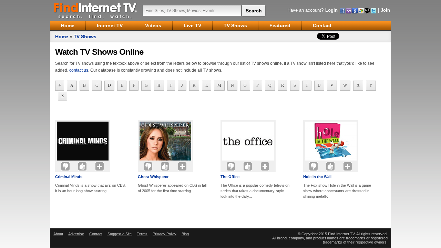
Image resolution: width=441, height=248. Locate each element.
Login (331, 10)
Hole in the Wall (317, 177)
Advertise (76, 234)
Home (61, 36)
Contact (95, 234)
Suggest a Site (119, 234)
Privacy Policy (164, 234)
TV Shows (85, 36)
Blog (185, 234)
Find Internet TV (96, 10)
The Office (229, 177)
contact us (78, 70)
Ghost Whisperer (153, 177)
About (58, 234)
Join (385, 10)
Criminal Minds (68, 177)
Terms (142, 234)
